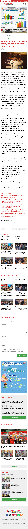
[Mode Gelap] (23, 4)
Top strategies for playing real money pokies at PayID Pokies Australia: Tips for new (13, 413)
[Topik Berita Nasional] (8, 4)
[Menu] (2, 4)
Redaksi (4, 519)
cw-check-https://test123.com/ (9, 197)
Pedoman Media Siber (14, 521)
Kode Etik (15, 519)
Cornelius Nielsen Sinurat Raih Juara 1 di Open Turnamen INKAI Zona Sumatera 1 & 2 (21, 460)
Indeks (10, 519)
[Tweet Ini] (16, 229)
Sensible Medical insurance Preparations (11, 195)
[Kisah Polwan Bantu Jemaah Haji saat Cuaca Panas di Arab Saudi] (6, 486)
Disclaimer (22, 519)
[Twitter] (10, 515)
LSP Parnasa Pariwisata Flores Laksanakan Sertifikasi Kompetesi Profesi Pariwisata (17, 493)
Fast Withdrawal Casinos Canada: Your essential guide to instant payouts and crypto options (12, 407)
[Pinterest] (13, 515)
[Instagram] (15, 515)
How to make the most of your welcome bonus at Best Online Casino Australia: (12, 401)
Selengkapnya (13, 417)
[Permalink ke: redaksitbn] (2, 49)
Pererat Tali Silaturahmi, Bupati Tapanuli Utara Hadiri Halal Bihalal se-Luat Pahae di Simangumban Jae (13, 206)
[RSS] (21, 515)
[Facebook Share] (13, 229)
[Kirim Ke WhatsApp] (25, 229)
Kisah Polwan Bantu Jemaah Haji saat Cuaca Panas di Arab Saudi (17, 486)
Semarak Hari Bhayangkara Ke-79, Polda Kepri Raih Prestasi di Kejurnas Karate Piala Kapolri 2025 (13, 446)
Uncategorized (5, 39)
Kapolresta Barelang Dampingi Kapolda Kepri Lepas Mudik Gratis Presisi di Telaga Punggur (13, 210)
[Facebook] (7, 515)
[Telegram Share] (22, 229)
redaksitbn (6, 48)
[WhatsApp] (18, 515)
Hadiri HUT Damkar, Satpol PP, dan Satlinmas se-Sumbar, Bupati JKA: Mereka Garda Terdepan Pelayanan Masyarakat (13, 201)
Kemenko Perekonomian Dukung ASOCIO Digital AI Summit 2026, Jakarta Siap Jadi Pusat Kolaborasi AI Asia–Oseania (13, 215)
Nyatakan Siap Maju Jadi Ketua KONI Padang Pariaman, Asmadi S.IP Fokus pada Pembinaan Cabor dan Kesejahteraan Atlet (6, 460)
